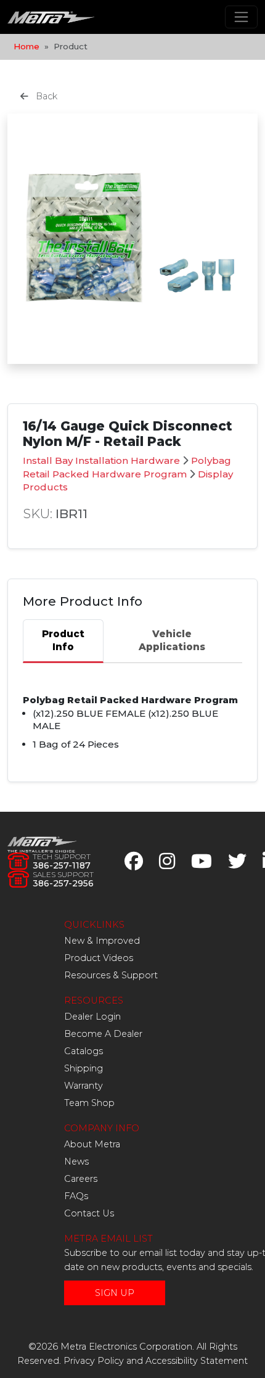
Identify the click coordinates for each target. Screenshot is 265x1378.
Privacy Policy (93, 1360)
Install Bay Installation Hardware (101, 460)
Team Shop (89, 1102)
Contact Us (89, 1213)
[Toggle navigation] (241, 17)
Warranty (83, 1085)
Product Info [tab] (63, 640)
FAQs (76, 1196)
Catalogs (83, 1051)
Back (45, 96)
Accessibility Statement (196, 1360)
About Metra (92, 1144)
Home (26, 46)
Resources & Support (111, 975)
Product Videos (98, 957)
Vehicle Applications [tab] (172, 640)
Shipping (83, 1068)
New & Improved (102, 940)
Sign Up (114, 1292)
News (76, 1161)
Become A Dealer (103, 1033)
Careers (80, 1178)
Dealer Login (92, 1016)
